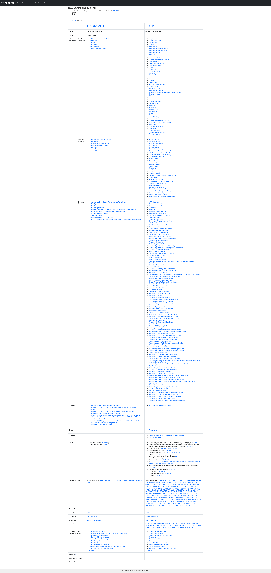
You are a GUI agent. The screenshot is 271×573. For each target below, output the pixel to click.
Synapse (151, 113)
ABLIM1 (161, 480)
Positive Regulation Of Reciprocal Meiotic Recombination (107, 211)
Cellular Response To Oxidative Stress (161, 280)
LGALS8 (182, 490)
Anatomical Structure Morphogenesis (160, 236)
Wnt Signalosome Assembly (157, 391)
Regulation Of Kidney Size (157, 288)
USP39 (193, 503)
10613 (147, 513)
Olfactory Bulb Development (157, 259)
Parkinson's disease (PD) (156, 437)
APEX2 (195, 480)
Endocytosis (152, 208)
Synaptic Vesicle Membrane (157, 84)
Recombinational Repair (97, 531)
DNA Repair (94, 204)
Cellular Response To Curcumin (158, 389)
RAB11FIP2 (193, 496)
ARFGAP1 (148, 482)
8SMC (181, 526)
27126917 (169, 450)
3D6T (150, 524)
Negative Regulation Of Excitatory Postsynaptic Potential (166, 351)
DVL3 (167, 486)
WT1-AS (161, 505)
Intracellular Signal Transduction (158, 286)
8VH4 (177, 528)
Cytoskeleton (153, 69)
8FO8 (172, 526)
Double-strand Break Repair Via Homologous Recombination (108, 202)
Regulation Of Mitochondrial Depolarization (162, 322)
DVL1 (160, 486)
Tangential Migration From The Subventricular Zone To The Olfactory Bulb (171, 261)
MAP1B (199, 490)
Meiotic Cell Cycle (96, 215)
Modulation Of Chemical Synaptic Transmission (163, 314)
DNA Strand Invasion (96, 543)
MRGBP (188, 492)
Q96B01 (100, 520)
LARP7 (173, 490)
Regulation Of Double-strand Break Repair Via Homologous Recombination (113, 210)
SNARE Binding (154, 139)
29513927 (115, 11)
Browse (24, 3)
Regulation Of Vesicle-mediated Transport (161, 333)
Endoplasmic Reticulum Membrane (159, 60)
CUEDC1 (180, 484)
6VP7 (186, 524)
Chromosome (94, 46)
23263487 (105, 443)
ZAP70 (171, 505)
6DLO (162, 524)
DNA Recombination (96, 206)
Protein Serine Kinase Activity (158, 195)
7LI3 (151, 526)
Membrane (152, 77)
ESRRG (197, 486)
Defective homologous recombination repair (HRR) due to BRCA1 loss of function (115, 415)
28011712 (184, 462)
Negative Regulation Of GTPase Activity (161, 278)
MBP (179, 492)
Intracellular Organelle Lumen (158, 117)
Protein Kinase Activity (156, 149)
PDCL (185, 494)
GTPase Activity (154, 147)
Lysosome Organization (156, 219)
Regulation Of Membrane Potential (159, 297)
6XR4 (193, 524)
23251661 (166, 460)
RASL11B (167, 498)
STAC (190, 499)
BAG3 (179, 482)
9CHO (192, 528)
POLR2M (157, 496)
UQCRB (188, 503)
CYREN (191, 484)
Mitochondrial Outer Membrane (158, 48)
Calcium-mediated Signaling (157, 255)
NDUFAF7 (167, 494)
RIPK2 (182, 498)
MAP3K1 (119, 480)
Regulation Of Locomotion (157, 295)
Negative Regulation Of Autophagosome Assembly (164, 377)
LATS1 (178, 490)
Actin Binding (153, 145)
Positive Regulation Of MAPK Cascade (161, 301)
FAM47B (154, 488)
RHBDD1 (177, 498)
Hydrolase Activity (154, 172)
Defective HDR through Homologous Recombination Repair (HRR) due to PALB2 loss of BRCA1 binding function (116, 418)
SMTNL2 (173, 499)
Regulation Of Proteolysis (157, 265)
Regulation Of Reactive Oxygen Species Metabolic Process (167, 400)
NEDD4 (124, 480)
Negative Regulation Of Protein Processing (162, 246)
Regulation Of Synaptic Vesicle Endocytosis (162, 356)
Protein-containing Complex (98, 48)
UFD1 (183, 503)
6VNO (178, 524)
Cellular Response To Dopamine (158, 385)
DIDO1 (152, 486)
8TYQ (188, 526)
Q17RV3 (148, 520)
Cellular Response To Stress (157, 546)
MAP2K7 (166, 492)
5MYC (159, 524)
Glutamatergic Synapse (156, 126)
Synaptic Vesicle (154, 75)
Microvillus (152, 73)
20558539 (106, 445)
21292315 (171, 464)
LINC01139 (189, 490)
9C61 (185, 528)
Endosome (152, 56)
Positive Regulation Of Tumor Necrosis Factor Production (166, 276)
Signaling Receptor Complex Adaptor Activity (162, 176)
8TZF (147, 528)
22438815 (158, 464)
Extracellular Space (155, 41)
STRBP (160, 501)
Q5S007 (153, 520)
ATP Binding (152, 160)
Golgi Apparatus (154, 62)
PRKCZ (174, 496)
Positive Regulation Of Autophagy (159, 244)
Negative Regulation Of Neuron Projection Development (166, 248)
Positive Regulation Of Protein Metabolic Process (164, 318)
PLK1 (152, 496)
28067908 (175, 448)
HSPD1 (186, 488)
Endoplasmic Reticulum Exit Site (159, 121)
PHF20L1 (190, 494)
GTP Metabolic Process (156, 305)
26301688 (172, 469)
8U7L (166, 528)
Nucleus (92, 42)
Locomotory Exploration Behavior (159, 291)
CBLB (195, 482)
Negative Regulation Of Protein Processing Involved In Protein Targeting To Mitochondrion (172, 382)
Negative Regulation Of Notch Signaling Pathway (164, 303)
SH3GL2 (157, 499)
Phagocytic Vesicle (155, 115)
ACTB (167, 480)
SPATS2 (179, 499)
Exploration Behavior (155, 290)
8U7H (162, 528)
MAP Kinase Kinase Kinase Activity (160, 155)
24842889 (152, 464)
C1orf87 (184, 482)
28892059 (178, 462)
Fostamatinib (153, 430)
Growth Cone (153, 83)
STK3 (147, 501)
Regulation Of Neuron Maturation (159, 250)
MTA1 (153, 494)
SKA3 (168, 499)
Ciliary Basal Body (154, 96)
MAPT (171, 492)
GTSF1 (177, 488)
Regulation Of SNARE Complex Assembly (162, 284)
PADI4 (181, 494)
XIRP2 (167, 505)
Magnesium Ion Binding (156, 143)
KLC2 (157, 490)
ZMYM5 (181, 505)
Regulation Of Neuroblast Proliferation (160, 371)
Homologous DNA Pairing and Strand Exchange (105, 413)
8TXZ (184, 526)
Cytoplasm (152, 44)
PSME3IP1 (180, 496)
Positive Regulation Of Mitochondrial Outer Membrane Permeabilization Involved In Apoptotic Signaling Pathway (174, 361)
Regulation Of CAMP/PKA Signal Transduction (163, 354)
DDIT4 (147, 486)
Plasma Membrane (154, 71)
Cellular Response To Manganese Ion (160, 345)
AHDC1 (180, 480)
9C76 (188, 528)
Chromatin (93, 41)
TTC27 (163, 503)
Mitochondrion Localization (157, 320)
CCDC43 (148, 484)
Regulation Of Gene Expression (158, 240)
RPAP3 (190, 498)
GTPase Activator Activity (157, 157)
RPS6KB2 (196, 498)
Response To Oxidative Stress (158, 211)
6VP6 (182, 524)
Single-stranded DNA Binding (99, 145)
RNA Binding (94, 147)
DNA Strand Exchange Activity (99, 537)
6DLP (166, 524)
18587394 (163, 448)
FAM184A (148, 488)
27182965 (191, 462)
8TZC (196, 526)
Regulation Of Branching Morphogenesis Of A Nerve (165, 396)
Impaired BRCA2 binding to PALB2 (101, 425)
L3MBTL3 (163, 490)
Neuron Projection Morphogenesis (159, 312)
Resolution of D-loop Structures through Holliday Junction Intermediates (112, 411)
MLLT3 (183, 492)
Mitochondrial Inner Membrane (158, 50)
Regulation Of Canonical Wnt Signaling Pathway (163, 337)
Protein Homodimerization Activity (159, 189)
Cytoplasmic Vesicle (155, 86)
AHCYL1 (175, 480)
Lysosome (152, 54)
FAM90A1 (161, 488)
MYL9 (157, 494)
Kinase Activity (153, 168)
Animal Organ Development (157, 311)
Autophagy (152, 210)
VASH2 (198, 503)
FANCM (166, 488)
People (31, 3)
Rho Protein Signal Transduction (159, 225)
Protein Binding (95, 149)
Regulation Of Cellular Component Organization (163, 548)
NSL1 (176, 494)
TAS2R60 (182, 501)
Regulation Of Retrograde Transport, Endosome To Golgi (166, 392)
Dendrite (151, 81)
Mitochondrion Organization (157, 213)
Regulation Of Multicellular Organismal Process (163, 316)
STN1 (156, 501)
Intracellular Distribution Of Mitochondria (161, 309)
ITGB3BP (192, 488)
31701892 (152, 467)
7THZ (161, 526)
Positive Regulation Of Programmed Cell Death (163, 299)
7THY (157, 526)
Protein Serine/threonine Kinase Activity (161, 151)
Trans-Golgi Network (155, 65)
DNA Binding (94, 141)
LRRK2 (150, 25)
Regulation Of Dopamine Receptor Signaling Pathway (165, 330)
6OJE (170, 524)
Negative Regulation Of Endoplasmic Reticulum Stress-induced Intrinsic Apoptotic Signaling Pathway (174, 365)
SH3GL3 (163, 499)
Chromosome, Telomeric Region (100, 39)
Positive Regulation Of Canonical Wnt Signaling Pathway (166, 349)
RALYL (155, 498)
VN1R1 (152, 505)
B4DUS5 (89, 520)
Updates (44, 3)
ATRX (105, 480)
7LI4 (154, 526)
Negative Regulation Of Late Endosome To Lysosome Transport (168, 375)
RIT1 (186, 498)
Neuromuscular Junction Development (160, 229)
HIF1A (182, 488)
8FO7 (169, 526)
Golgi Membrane (154, 39)
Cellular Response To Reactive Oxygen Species (163, 282)
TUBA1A (173, 503)
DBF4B (196, 484)
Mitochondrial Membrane (156, 90)
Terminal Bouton (154, 103)
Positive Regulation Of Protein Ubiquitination (162, 271)
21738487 (164, 464)
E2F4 (176, 486)
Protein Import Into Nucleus (157, 206)
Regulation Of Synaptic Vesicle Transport (161, 373)
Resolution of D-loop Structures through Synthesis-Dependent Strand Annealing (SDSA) (114, 408)
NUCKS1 (130, 480)
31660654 (172, 462)
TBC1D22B (188, 501)
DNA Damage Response (97, 208)
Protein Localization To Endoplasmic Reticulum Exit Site (166, 343)
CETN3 (165, 484)
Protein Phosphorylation (156, 204)
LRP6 (194, 490)
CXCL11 (186, 484)
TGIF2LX (153, 503)
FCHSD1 (172, 488)
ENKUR (192, 486)
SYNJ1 (172, 501)
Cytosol (151, 67)
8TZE (200, 526)
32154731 (178, 456)
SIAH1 (89, 482)
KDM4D (153, 490)
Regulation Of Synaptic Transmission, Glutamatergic (165, 324)
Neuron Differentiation (155, 267)
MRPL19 (194, 492)
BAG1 (171, 482)
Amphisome (152, 107)
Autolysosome (153, 109)
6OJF (174, 524)
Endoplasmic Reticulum (156, 58)
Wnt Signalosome (154, 134)
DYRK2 (171, 486)
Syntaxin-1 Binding (154, 174)
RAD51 (140, 480)
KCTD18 (148, 490)
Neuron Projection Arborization (158, 352)
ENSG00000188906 (151, 516)
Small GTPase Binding (156, 179)
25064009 (197, 462)
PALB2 (135, 480)
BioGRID (74, 20)
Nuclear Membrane (154, 88)
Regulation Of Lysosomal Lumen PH (160, 293)
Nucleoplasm (94, 44)
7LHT (197, 524)
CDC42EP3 (154, 484)
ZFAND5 (176, 505)
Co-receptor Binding (155, 185)
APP (101, 480)
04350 (89, 513)
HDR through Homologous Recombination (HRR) (105, 405)
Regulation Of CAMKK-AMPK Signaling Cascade (164, 394)
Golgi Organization (154, 217)
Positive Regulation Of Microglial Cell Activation (163, 387)
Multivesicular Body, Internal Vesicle (160, 123)
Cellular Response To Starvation (159, 234)
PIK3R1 (147, 496)
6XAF (190, 524)
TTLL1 (168, 503)
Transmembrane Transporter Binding (160, 191)
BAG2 (175, 482)
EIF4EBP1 (186, 486)
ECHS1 (180, 486)
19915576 (165, 462)
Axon (150, 79)
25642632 (158, 454)
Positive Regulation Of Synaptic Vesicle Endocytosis (165, 358)
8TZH (154, 528)
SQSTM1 (185, 499)
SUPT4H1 (166, 501)
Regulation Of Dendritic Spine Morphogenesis (163, 339)
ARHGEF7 (155, 482)
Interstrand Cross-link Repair (99, 213)
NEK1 (172, 494)
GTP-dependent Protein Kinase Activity (161, 181)
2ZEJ (147, 524)
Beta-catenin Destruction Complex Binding (162, 197)
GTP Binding (153, 162)
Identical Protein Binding (156, 187)
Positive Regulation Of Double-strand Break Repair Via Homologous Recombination (115, 219)
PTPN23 (186, 496)
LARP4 (168, 490)
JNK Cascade (153, 223)
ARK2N (161, 482)
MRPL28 (148, 494)
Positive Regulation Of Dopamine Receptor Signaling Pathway (168, 331)
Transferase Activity (155, 170)
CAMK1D (190, 482)
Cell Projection (153, 98)
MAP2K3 (148, 492)
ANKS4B (190, 480)
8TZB (192, 526)
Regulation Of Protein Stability (158, 272)
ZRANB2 (187, 505)
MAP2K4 (154, 492)
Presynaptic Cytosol (155, 130)
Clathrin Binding (153, 177)
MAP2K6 (160, 492)
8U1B (158, 528)
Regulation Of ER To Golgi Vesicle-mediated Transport (165, 335)
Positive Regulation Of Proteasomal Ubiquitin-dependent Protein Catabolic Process (174, 274)
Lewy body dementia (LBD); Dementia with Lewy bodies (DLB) (168, 435)
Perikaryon (152, 105)
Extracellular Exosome (156, 119)
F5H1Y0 (95, 520)
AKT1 (185, 480)
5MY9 (154, 524)
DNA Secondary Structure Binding (100, 139)
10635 (89, 509)
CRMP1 (175, 484)
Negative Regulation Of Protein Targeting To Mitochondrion (167, 379)
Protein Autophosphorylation (157, 307)
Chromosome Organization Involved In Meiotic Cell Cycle (107, 546)
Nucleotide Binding (154, 141)
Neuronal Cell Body (155, 102)
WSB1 (157, 505)
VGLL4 (147, 505)
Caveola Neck (153, 128)
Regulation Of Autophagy (156, 242)
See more (91, 551)
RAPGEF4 (160, 498)
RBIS (172, 498)
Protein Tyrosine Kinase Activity (159, 545)
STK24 (194, 499)
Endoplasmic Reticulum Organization (160, 215)
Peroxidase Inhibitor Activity (157, 183)
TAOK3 (176, 501)
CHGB (170, 484)
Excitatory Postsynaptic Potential (159, 328)
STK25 (199, 499)
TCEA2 (195, 501)
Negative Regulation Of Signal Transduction (162, 238)
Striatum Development (155, 257)
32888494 (166, 458)
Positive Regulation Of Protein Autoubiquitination (164, 368)
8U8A (169, 528)
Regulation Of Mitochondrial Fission (160, 347)
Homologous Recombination (99, 535)
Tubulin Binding (153, 166)
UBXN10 (178, 503)
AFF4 (170, 480)
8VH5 (181, 528)
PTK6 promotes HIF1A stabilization (160, 405)
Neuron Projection (154, 100)
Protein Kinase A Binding (156, 193)
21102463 (169, 448)
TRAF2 (159, 503)
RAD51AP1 (95, 25)
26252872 (194, 443)
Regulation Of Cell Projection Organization (162, 269)
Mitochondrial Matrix (155, 52)
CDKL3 (161, 484)
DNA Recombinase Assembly (99, 545)
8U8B (173, 528)
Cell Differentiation (154, 263)
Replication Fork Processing (99, 539)
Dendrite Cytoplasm (155, 94)
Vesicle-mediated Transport (157, 251)
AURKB (166, 482)
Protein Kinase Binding (156, 539)
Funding (37, 3)
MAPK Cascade (154, 202)
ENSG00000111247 (93, 516)
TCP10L (147, 503)
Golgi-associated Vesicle (156, 63)
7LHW (147, 526)
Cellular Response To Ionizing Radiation (102, 217)
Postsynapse (153, 124)
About (18, 3)
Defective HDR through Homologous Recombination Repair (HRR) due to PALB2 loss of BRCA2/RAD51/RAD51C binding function (116, 422)
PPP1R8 (168, 496)
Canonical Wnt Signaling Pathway (159, 326)
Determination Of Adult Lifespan (158, 232)
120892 (147, 509)
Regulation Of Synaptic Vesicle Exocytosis (162, 398)
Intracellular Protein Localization (158, 230)
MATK (175, 492)
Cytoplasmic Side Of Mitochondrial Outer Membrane (165, 92)
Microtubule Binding (155, 164)
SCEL (147, 499)
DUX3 (156, 486)
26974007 (190, 446)
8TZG (151, 528)
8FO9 (176, 526)
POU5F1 (163, 496)
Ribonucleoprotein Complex (157, 132)
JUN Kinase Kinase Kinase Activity (160, 153)
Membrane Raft (153, 111)
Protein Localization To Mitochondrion (160, 341)
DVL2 (163, 486)
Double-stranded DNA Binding (99, 143)
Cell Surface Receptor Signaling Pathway (161, 221)
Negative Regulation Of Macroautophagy (161, 253)
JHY (196, 488)
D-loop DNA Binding (96, 151)
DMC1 (109, 480)
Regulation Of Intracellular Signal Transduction (163, 370)
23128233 (170, 452)
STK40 (151, 501)
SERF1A (152, 499)
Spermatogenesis (154, 227)
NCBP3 (161, 494)
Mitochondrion (153, 46)
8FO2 (165, 526)
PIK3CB (195, 494)
